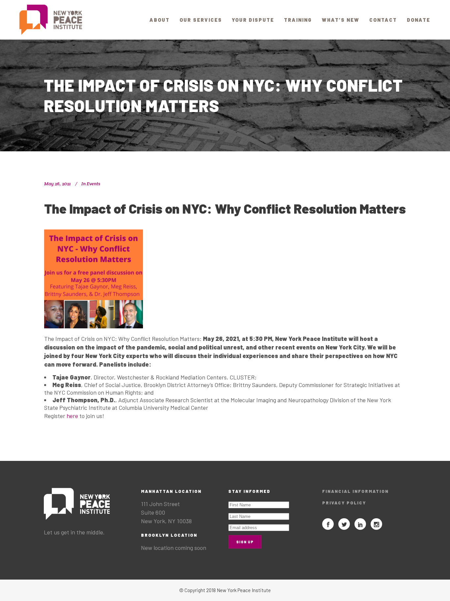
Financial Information (355, 491)
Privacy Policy (344, 502)
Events (93, 184)
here (73, 415)
